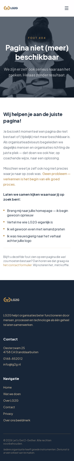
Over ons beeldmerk (16, 420)
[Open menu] (66, 8)
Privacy (8, 413)
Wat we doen (12, 394)
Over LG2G (10, 400)
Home (7, 387)
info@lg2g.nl (12, 364)
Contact (9, 407)
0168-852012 (13, 358)
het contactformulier (17, 265)
